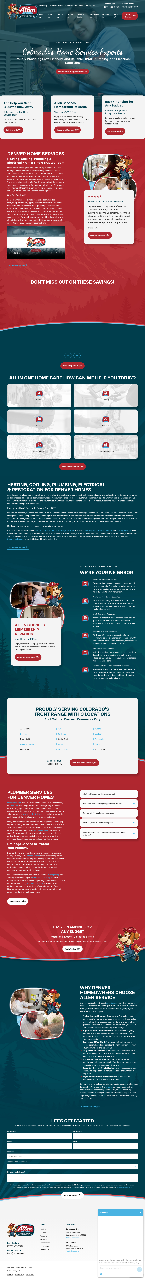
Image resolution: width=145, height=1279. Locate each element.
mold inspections (91, 530)
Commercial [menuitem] (106, 15)
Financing (43, 6)
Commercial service (15, 539)
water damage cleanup (44, 530)
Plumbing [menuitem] (60, 15)
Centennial (99, 739)
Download (41, 335)
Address (10, 1152)
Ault (59, 729)
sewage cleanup (124, 530)
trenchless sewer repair (42, 877)
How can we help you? (16, 1172)
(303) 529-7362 (129, 7)
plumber (14, 805)
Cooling (43, 1232)
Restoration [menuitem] (94, 15)
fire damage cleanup (65, 530)
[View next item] (77, 355)
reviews (109, 1087)
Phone (9, 1141)
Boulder (98, 734)
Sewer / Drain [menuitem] (80, 15)
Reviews (79, 6)
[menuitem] (10, 1275)
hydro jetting (53, 875)
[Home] (22, 11)
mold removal (106, 530)
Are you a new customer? (17, 1162)
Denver (61, 744)
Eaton (97, 744)
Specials (69, 6)
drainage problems (35, 883)
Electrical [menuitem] (70, 15)
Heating (43, 1229)
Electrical (43, 1239)
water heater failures (32, 814)
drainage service (32, 856)
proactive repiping (40, 830)
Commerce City (27, 744)
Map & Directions (72, 1238)
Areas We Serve (56, 6)
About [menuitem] (116, 15)
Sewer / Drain (45, 1243)
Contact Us (90, 6)
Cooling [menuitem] (50, 15)
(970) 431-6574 (112, 7)
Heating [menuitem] (41, 15)
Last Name (77, 1131)
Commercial (44, 1246)
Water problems (14, 803)
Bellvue (23, 734)
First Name (11, 1131)
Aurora (98, 729)
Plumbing (43, 1236)
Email (75, 1141)
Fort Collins (63, 749)
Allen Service (111, 1003)
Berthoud (62, 734)
